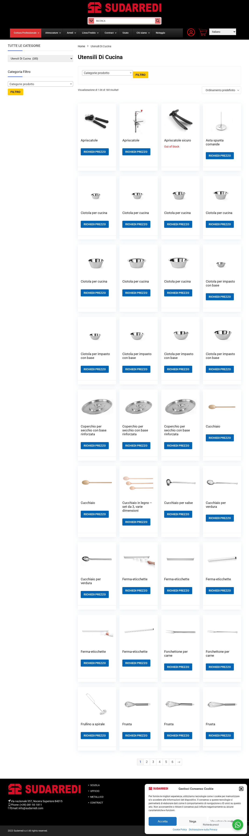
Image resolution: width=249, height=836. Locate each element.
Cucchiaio (213, 426)
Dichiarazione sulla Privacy (203, 829)
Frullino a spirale (93, 724)
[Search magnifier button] (157, 21)
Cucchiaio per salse (178, 503)
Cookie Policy (180, 829)
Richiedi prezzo (95, 151)
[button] (241, 789)
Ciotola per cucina (94, 213)
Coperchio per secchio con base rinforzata (93, 430)
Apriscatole (89, 140)
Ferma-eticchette (134, 579)
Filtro (15, 91)
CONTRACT (96, 802)
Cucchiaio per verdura (216, 505)
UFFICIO (94, 791)
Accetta (162, 821)
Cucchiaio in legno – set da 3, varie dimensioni (137, 506)
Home (81, 46)
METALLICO (96, 796)
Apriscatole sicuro (177, 140)
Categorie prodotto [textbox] (22, 84)
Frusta (127, 724)
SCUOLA (95, 785)
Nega (192, 821)
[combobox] (40, 84)
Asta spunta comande (215, 142)
